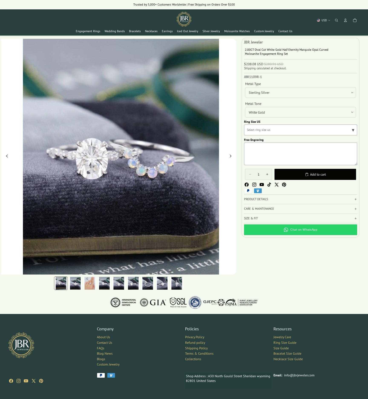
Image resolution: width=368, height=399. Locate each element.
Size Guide (281, 348)
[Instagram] (254, 184)
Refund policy (195, 342)
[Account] (345, 20)
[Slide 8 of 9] (162, 283)
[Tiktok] (269, 184)
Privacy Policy (194, 337)
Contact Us (104, 342)
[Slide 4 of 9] (104, 283)
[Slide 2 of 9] (75, 283)
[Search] (336, 20)
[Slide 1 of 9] (61, 283)
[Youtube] (261, 184)
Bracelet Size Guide (287, 353)
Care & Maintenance (259, 209)
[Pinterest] (284, 184)
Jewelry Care (282, 337)
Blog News (105, 353)
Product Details (256, 199)
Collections (193, 359)
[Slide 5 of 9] (118, 283)
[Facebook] (246, 184)
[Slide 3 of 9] (89, 283)
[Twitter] (276, 184)
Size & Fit (251, 218)
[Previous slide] (5, 156)
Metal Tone (253, 103)
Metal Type (253, 84)
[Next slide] (231, 156)
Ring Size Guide (284, 342)
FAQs (100, 348)
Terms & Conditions (199, 353)
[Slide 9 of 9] (176, 283)
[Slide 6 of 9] (133, 283)
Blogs (101, 359)
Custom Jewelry (108, 364)
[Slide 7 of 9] (147, 283)
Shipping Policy (196, 348)
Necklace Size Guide (288, 359)
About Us (103, 337)
